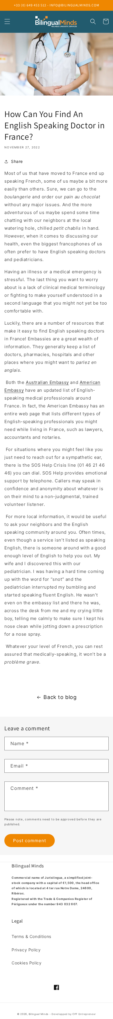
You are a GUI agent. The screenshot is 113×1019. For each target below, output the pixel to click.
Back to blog (59, 697)
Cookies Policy (26, 962)
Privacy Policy (26, 949)
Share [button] (17, 161)
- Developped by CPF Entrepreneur (73, 1014)
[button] (7, 21)
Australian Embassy (47, 382)
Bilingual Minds (39, 1014)
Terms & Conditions (31, 936)
